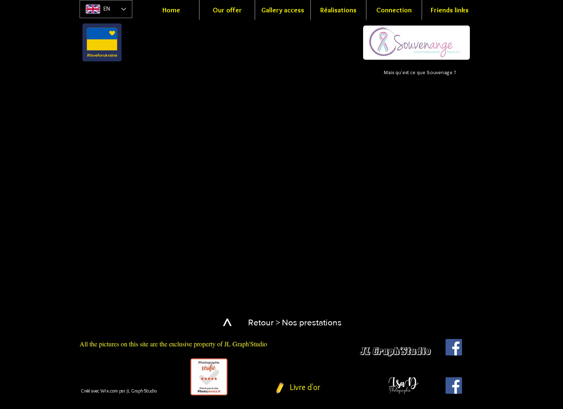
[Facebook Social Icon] (454, 347)
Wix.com (109, 391)
